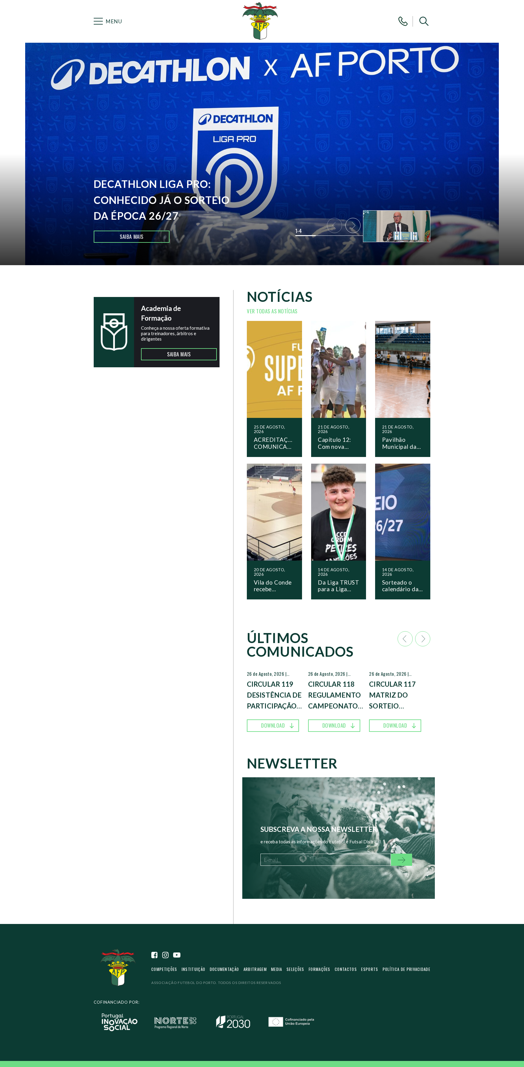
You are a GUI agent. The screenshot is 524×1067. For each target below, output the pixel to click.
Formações (320, 969)
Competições (164, 969)
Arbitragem (255, 969)
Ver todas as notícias (272, 311)
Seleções (295, 969)
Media (276, 969)
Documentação (224, 969)
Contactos (346, 969)
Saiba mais (131, 236)
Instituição (193, 969)
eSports (369, 969)
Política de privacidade (406, 969)
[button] (424, 21)
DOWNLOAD (273, 725)
